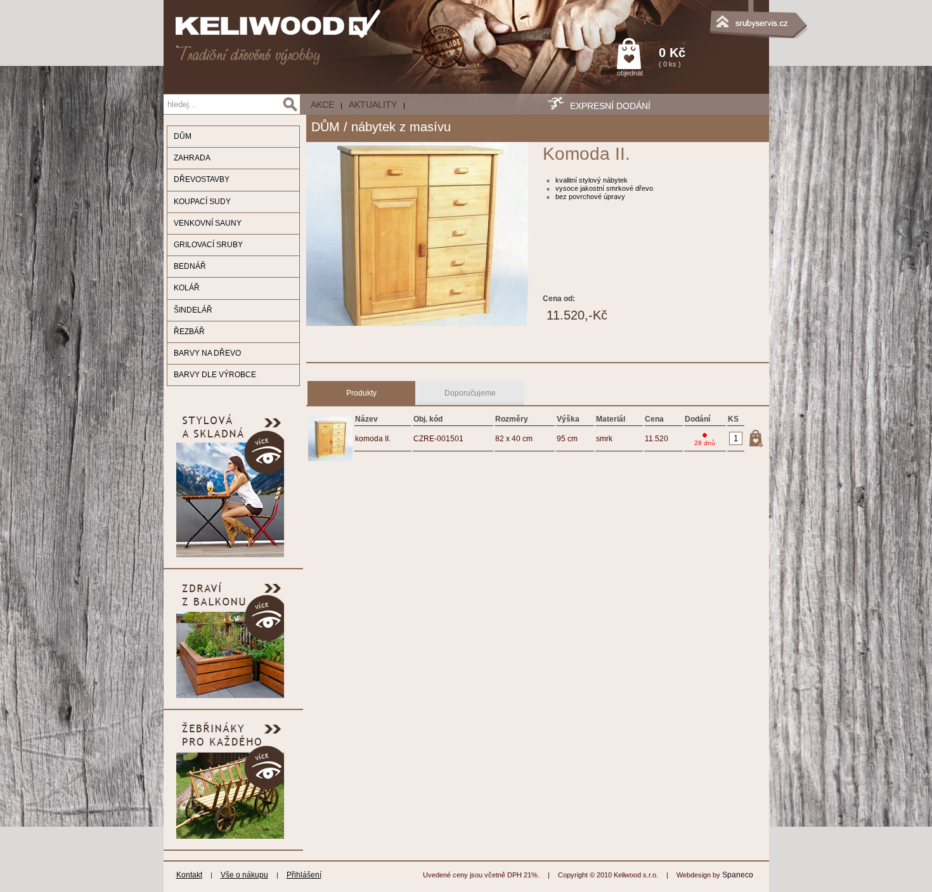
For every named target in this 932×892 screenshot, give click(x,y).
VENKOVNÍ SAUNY (208, 223)
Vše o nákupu (244, 874)
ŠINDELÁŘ (193, 310)
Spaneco (737, 874)
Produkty (361, 393)
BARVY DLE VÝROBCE (215, 374)
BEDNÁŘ (190, 266)
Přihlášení (304, 874)
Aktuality (373, 105)
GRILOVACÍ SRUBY (208, 244)
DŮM (182, 136)
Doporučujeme (470, 393)
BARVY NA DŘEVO (207, 353)
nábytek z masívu (401, 127)
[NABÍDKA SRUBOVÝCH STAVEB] (705, 16)
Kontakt (189, 874)
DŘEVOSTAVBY (202, 179)
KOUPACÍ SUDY (202, 201)
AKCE (322, 105)
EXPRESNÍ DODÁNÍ (610, 106)
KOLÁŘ (187, 287)
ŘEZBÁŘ (189, 331)
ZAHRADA (192, 157)
